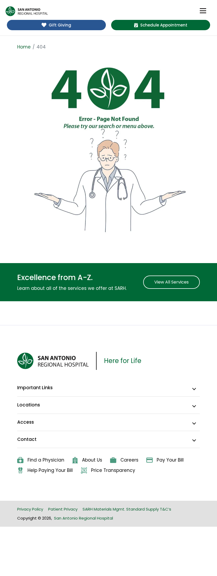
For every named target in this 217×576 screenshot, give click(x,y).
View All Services (171, 282)
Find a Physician (46, 460)
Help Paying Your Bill (50, 470)
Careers (129, 460)
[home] (27, 11)
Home (24, 47)
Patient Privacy (63, 509)
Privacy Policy (30, 509)
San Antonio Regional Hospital (83, 518)
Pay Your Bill (170, 460)
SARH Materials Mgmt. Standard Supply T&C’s (127, 509)
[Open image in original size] (108, 150)
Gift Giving (60, 25)
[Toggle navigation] (203, 11)
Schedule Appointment (163, 25)
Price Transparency (113, 470)
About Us (92, 460)
